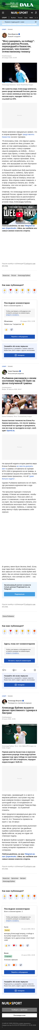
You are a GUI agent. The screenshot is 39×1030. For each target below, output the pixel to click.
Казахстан (6, 275)
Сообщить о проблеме (19, 1010)
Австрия (23, 878)
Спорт (4, 17)
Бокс (26, 17)
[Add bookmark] (35, 670)
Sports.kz (10, 431)
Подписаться (19, 594)
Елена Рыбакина (8, 616)
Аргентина (14, 878)
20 (10, 898)
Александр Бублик (24, 275)
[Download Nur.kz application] (19, 5)
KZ (32, 12)
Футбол (13, 17)
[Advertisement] (19, 115)
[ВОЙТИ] (36, 13)
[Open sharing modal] (24, 670)
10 (4, 898)
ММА (31, 17)
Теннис (20, 17)
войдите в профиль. (12, 315)
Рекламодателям (19, 1015)
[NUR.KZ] (19, 12)
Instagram (21, 355)
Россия (13, 275)
